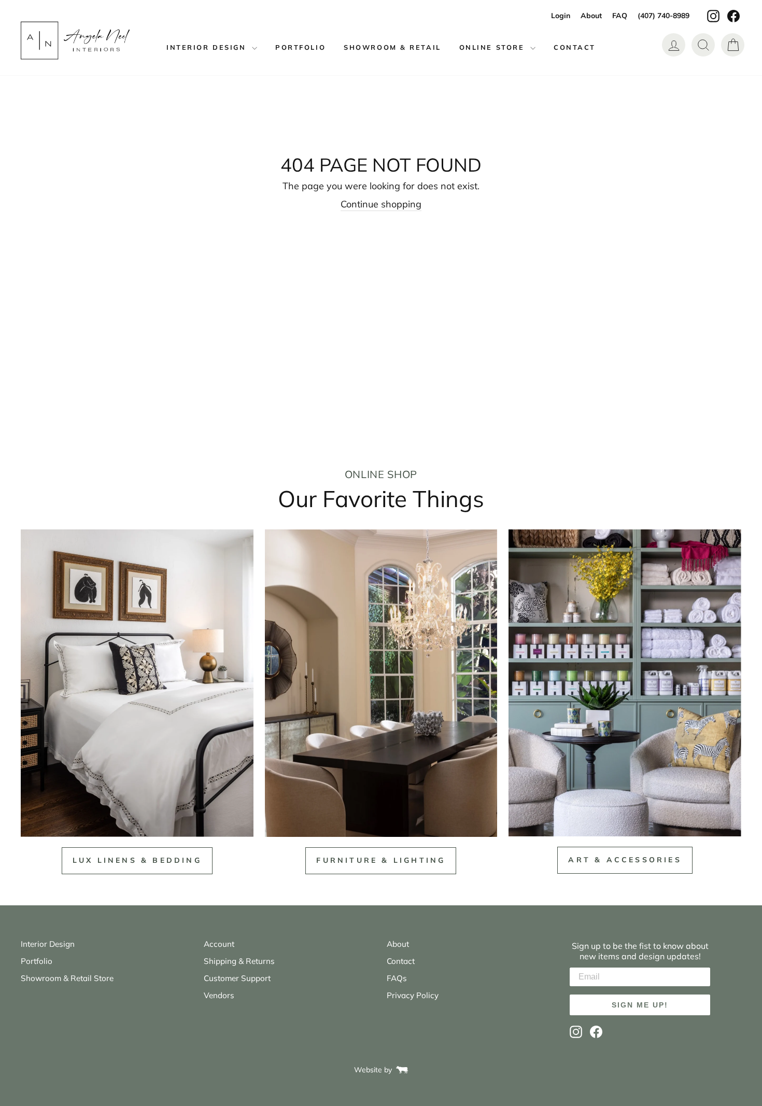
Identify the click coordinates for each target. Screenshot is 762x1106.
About (591, 15)
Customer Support (237, 978)
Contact (575, 47)
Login (560, 15)
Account (219, 944)
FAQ (619, 15)
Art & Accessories (624, 859)
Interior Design (207, 47)
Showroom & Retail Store (67, 978)
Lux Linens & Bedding (137, 860)
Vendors (219, 995)
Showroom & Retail (392, 47)
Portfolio (300, 47)
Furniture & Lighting (380, 860)
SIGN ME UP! (640, 1005)
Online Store (493, 47)
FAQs (397, 978)
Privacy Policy (413, 995)
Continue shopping (381, 204)
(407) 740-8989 (663, 15)
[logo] (75, 41)
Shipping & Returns (239, 961)
